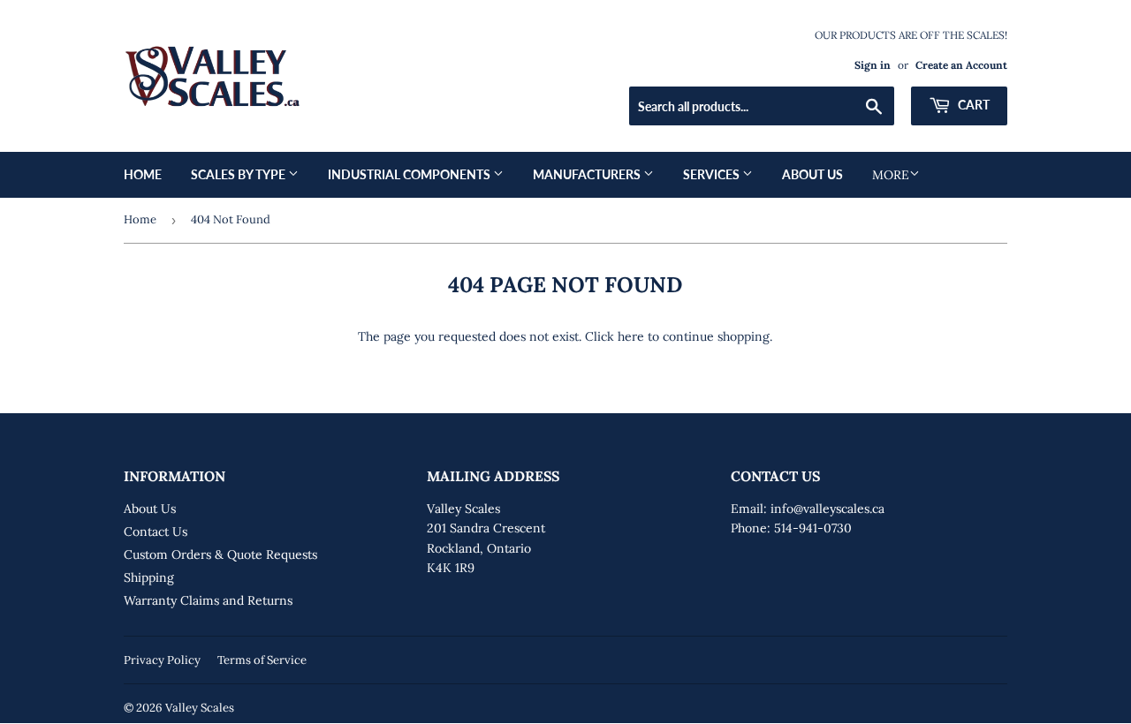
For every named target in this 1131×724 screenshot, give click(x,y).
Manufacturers (588, 174)
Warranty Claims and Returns (208, 600)
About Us (812, 174)
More (890, 175)
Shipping (149, 577)
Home (143, 174)
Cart (972, 104)
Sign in (872, 65)
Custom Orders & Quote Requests (220, 554)
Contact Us (155, 531)
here (631, 336)
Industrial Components (410, 174)
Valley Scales (199, 707)
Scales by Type (239, 174)
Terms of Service (262, 659)
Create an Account (961, 65)
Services (712, 174)
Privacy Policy (162, 659)
